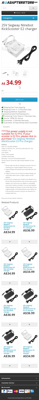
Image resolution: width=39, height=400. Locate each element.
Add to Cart (20, 100)
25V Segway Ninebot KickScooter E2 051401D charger (9, 226)
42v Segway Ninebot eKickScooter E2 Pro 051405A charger (10, 308)
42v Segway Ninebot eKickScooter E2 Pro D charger (29, 307)
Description (6, 127)
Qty (3, 90)
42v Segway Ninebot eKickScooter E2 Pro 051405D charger (10, 350)
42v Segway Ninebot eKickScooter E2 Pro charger (18, 140)
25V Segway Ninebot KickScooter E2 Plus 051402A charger (9, 267)
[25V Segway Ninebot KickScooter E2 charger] (20, 49)
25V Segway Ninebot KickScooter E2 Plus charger (28, 266)
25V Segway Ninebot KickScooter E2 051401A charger (28, 350)
